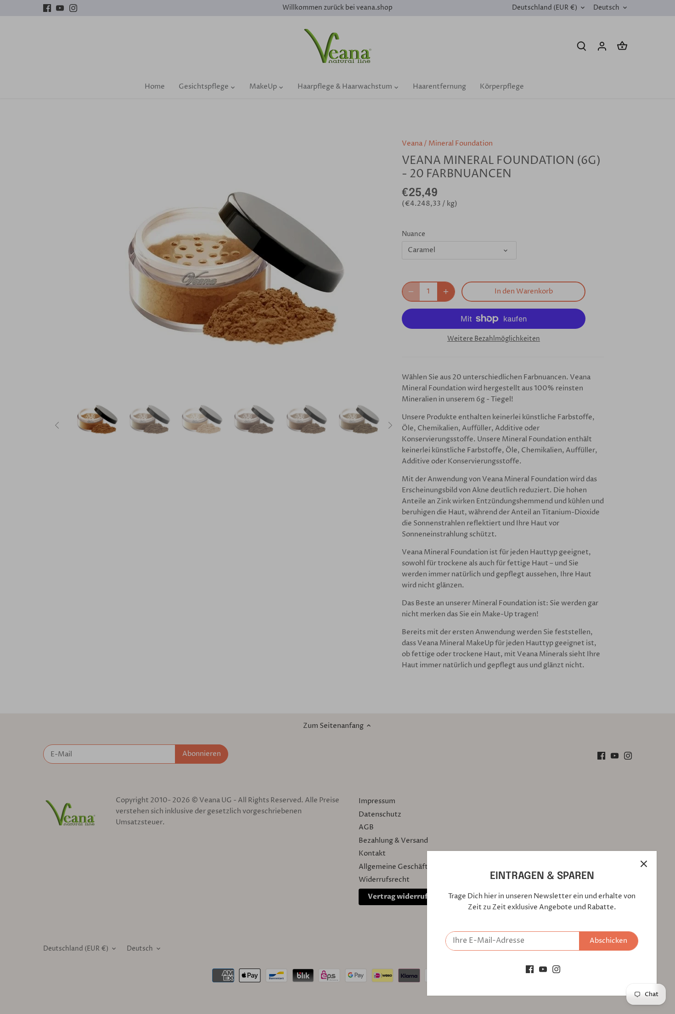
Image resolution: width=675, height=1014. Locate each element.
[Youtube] (543, 969)
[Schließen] (644, 864)
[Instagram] (556, 969)
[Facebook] (530, 969)
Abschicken (608, 941)
